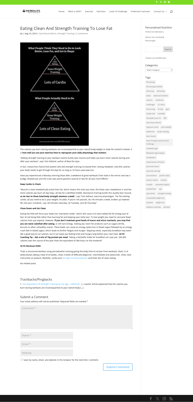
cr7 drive (161, 104)
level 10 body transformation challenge (157, 142)
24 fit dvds (161, 91)
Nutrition (101, 11)
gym (167, 109)
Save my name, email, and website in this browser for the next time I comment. (61, 360)
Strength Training (65, 33)
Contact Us (159, 11)
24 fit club (150, 91)
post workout (151, 175)
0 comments (82, 33)
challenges (150, 104)
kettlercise (150, 131)
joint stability (166, 127)
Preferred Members (154, 31)
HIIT (165, 118)
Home (61, 11)
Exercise (89, 11)
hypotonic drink (152, 127)
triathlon (149, 202)
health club (150, 113)
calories (149, 100)
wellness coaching (153, 207)
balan (148, 95)
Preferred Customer (140, 11)
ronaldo (149, 184)
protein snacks (152, 180)
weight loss (160, 202)
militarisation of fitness (155, 162)
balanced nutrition (161, 95)
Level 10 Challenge (118, 11)
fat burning (150, 109)
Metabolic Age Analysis (155, 153)
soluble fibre (151, 189)
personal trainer (152, 166)
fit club (160, 109)
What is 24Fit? (74, 11)
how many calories (153, 122)
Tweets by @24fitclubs (155, 58)
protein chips (164, 175)
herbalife (161, 113)
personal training (153, 171)
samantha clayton (162, 184)
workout (166, 207)
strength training (164, 193)
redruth (164, 180)
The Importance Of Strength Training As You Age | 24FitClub (51, 284)
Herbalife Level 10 (153, 118)
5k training (150, 82)
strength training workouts (75, 258)
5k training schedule (154, 86)
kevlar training (163, 131)
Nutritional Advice (47, 33)
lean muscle (151, 136)
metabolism (151, 157)
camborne (159, 100)
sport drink (150, 193)
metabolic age (152, 148)
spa (160, 189)
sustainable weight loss (155, 198)
